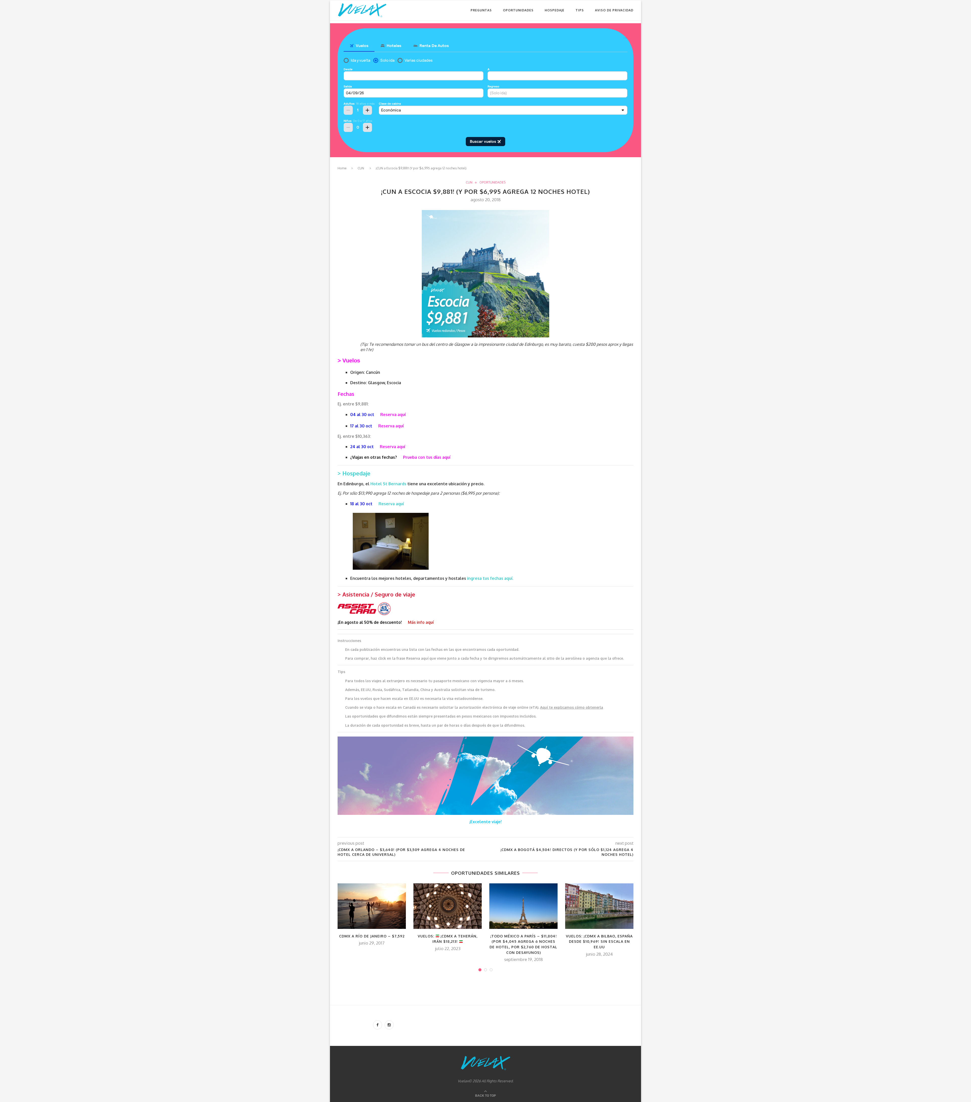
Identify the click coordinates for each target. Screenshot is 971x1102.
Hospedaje (554, 10)
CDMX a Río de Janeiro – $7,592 (372, 936)
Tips (580, 10)
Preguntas (481, 10)
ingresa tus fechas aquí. (490, 578)
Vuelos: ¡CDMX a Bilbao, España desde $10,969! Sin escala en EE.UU (599, 941)
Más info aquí (421, 622)
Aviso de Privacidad (614, 10)
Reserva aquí (391, 503)
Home (342, 168)
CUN (361, 168)
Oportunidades (518, 10)
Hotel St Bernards (388, 483)
